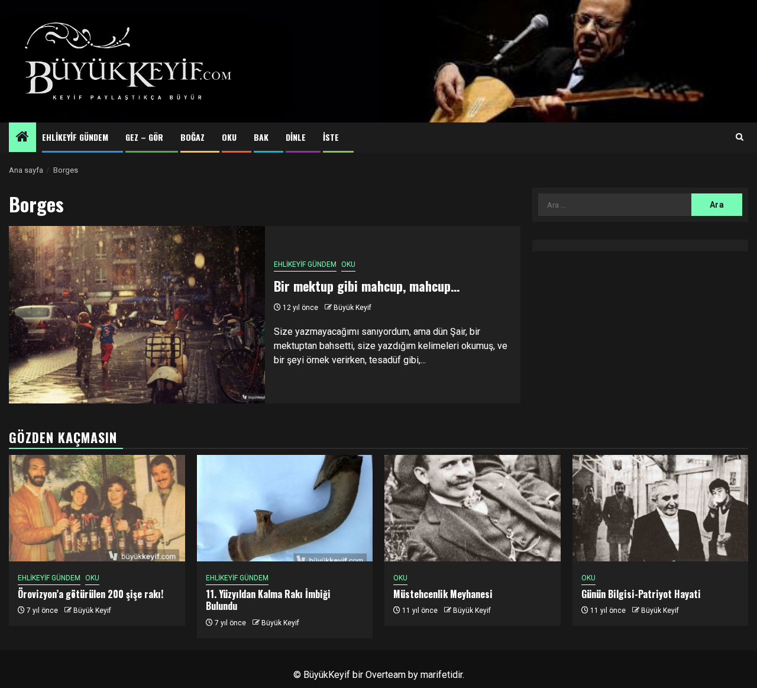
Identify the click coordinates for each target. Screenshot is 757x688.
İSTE (331, 137)
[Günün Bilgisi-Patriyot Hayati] (660, 508)
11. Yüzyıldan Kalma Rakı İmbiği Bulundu (268, 600)
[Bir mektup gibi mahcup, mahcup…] (137, 314)
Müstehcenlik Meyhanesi (443, 594)
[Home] (22, 138)
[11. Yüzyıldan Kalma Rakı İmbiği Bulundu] (285, 508)
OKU (229, 137)
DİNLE (296, 137)
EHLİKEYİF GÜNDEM (75, 137)
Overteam (385, 674)
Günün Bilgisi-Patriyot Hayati (641, 594)
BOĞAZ (192, 137)
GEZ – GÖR (144, 137)
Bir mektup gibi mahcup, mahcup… (367, 285)
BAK (261, 137)
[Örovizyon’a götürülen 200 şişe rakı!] (97, 508)
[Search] (739, 137)
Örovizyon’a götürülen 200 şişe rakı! (90, 594)
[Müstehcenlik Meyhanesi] (472, 508)
